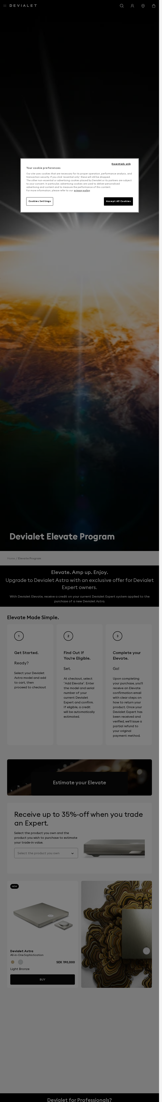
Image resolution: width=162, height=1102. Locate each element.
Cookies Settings (39, 201)
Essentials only (121, 164)
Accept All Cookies (118, 201)
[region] (79, 185)
